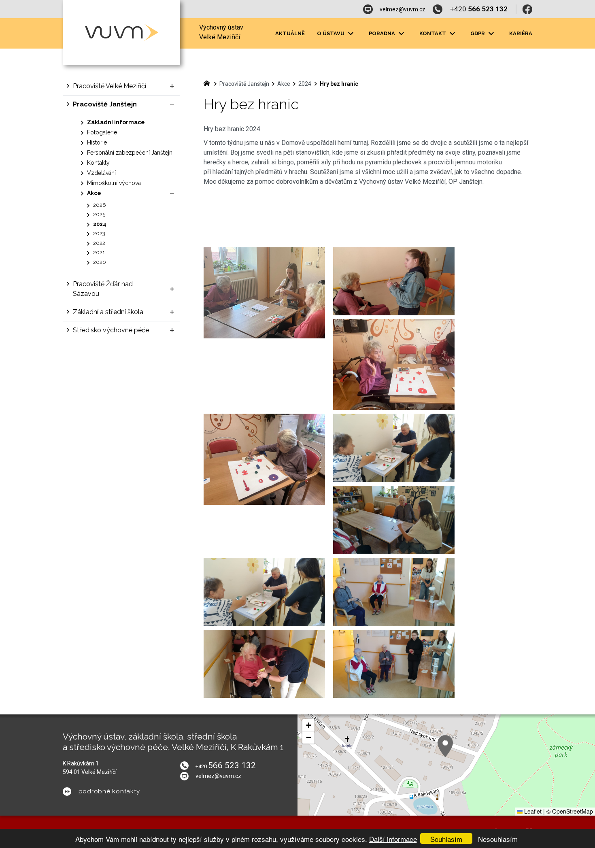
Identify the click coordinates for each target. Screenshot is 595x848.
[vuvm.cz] (209, 82)
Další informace (393, 839)
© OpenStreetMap (569, 811)
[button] (445, 746)
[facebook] (527, 9)
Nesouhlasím (498, 839)
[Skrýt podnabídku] (172, 104)
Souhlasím (446, 839)
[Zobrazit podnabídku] (350, 34)
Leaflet (532, 811)
